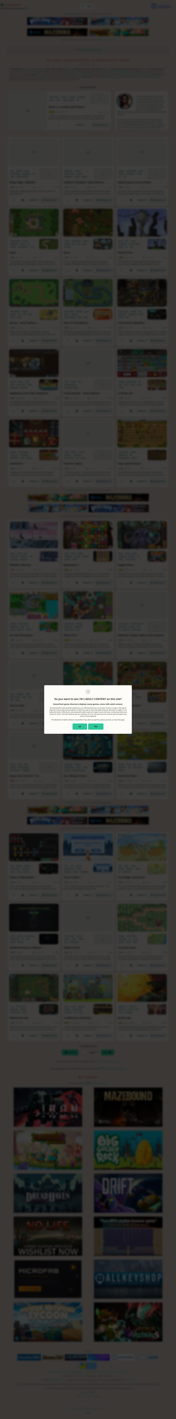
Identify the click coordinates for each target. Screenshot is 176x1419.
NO (79, 727)
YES (96, 727)
